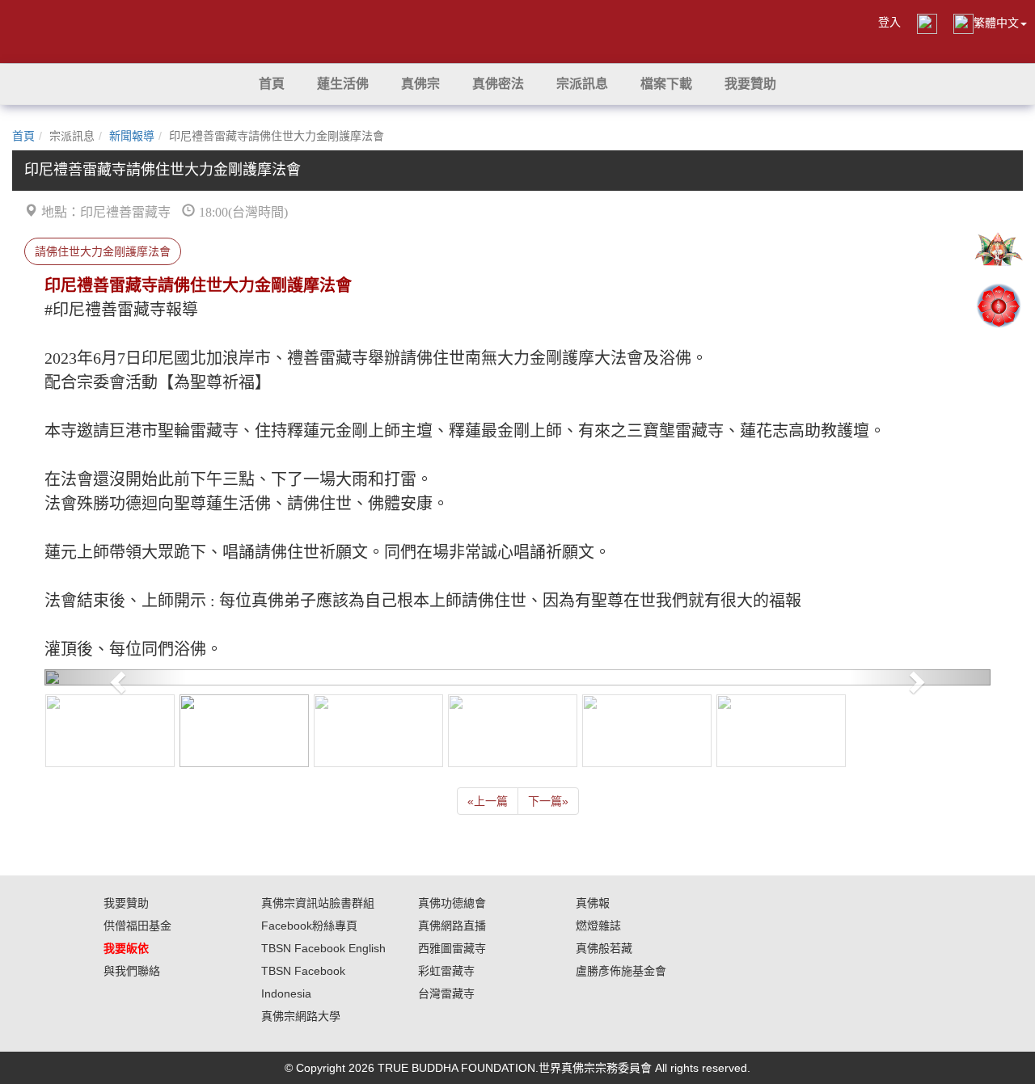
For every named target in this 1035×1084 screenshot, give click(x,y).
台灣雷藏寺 (446, 993)
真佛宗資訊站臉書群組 (317, 902)
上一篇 (487, 801)
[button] (343, 84)
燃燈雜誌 (598, 925)
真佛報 (593, 902)
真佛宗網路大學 (300, 1016)
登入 (889, 21)
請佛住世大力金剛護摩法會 (103, 251)
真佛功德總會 (452, 902)
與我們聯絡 (132, 970)
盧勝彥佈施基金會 (621, 970)
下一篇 (548, 801)
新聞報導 (131, 135)
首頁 (23, 135)
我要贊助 (126, 902)
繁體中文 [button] (996, 22)
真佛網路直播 (452, 925)
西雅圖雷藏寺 (452, 948)
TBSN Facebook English (323, 948)
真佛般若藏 (604, 948)
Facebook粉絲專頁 (309, 925)
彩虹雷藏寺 (446, 970)
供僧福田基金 (137, 925)
